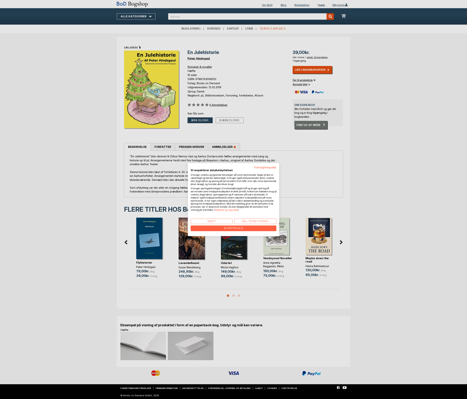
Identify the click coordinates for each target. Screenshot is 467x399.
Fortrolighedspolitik (265, 167)
